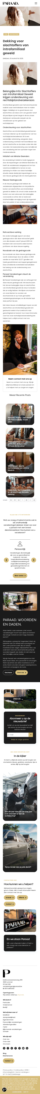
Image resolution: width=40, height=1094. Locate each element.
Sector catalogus (22, 1072)
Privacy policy (8, 1070)
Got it (25, 1092)
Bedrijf (5, 1007)
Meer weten (19, 575)
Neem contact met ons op (20, 379)
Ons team (8, 672)
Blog (4, 1053)
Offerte (21, 897)
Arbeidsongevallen (9, 1024)
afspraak (20, 995)
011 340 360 (7, 984)
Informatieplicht (8, 1072)
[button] (33, 560)
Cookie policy (18, 1070)
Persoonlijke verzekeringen (12, 1022)
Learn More (17, 1092)
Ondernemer (7, 1005)
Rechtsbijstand (14, 34)
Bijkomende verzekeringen (12, 1029)
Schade (8, 897)
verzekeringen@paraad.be (12, 986)
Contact (9, 904)
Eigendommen (8, 1020)
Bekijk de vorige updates (20, 739)
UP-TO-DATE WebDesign (11, 1074)
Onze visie (6, 1041)
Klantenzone (8, 1056)
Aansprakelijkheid (9, 1017)
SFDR (26, 1070)
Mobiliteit (6, 1015)
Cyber (5, 1027)
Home (5, 34)
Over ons (20, 672)
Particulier (6, 1002)
